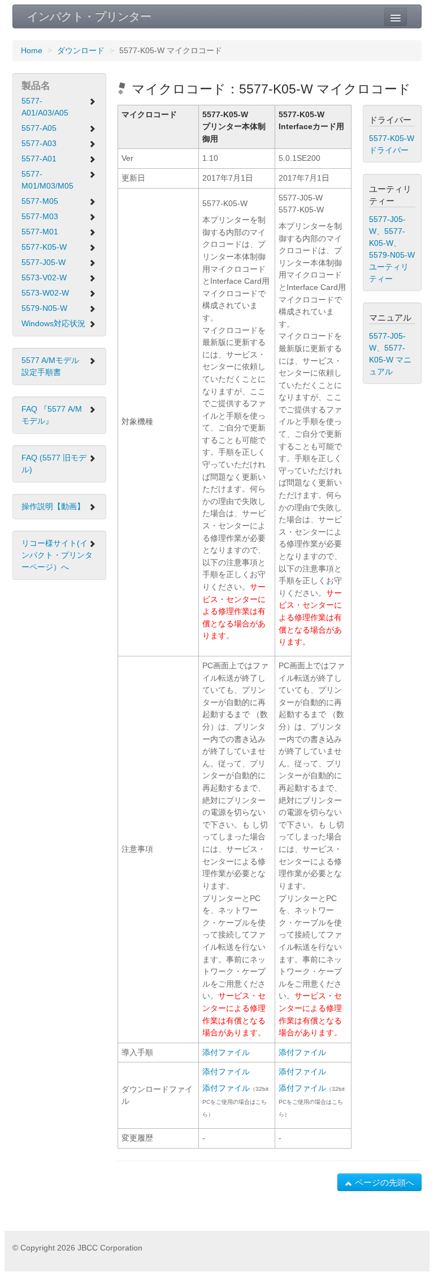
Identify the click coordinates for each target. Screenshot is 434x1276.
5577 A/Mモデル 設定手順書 (50, 366)
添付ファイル (226, 1052)
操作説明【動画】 (53, 506)
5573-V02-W (44, 277)
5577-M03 (39, 216)
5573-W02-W (45, 292)
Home (31, 50)
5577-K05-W (44, 246)
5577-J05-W (43, 262)
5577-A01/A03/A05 (44, 106)
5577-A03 (39, 143)
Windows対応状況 (53, 323)
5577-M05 (39, 201)
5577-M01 (39, 231)
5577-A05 (39, 128)
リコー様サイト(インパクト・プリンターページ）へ (57, 555)
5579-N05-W (44, 308)
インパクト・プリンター (89, 16)
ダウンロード (81, 50)
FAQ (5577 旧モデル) (53, 463)
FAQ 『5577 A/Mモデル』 (51, 414)
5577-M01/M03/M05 (47, 179)
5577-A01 (39, 158)
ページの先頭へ (383, 1182)
